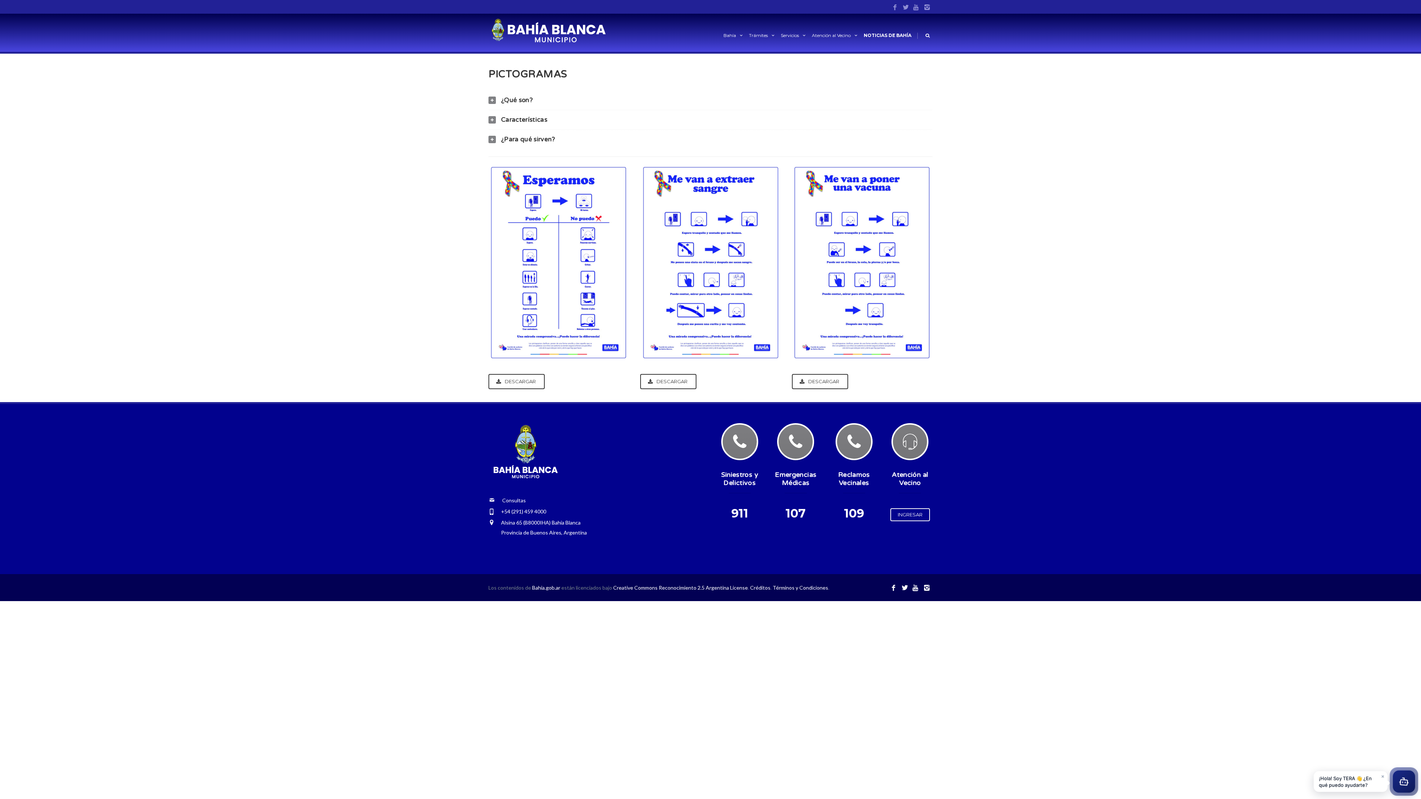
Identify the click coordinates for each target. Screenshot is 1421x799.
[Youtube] (916, 7)
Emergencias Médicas (795, 479)
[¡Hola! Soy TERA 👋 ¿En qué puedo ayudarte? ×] (1404, 780)
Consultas (510, 500)
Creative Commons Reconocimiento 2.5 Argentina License (680, 587)
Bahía (729, 35)
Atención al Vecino (831, 35)
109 (854, 513)
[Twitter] (905, 7)
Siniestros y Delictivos (739, 479)
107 (796, 513)
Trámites (758, 35)
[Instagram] (927, 7)
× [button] (1382, 774)
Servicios (790, 35)
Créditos (760, 587)
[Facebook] (895, 7)
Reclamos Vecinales (854, 479)
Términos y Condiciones (800, 587)
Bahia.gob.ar (546, 587)
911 (739, 513)
